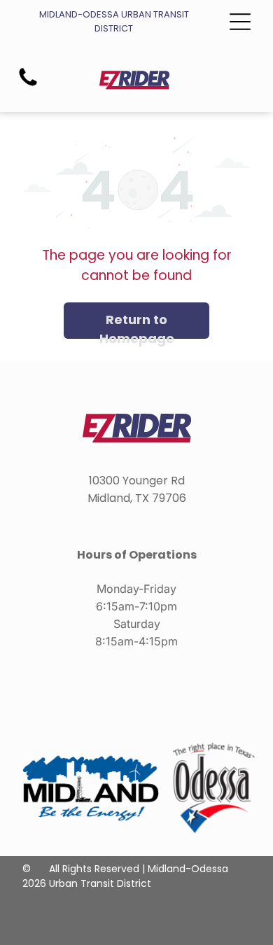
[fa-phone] (28, 85)
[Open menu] (240, 21)
